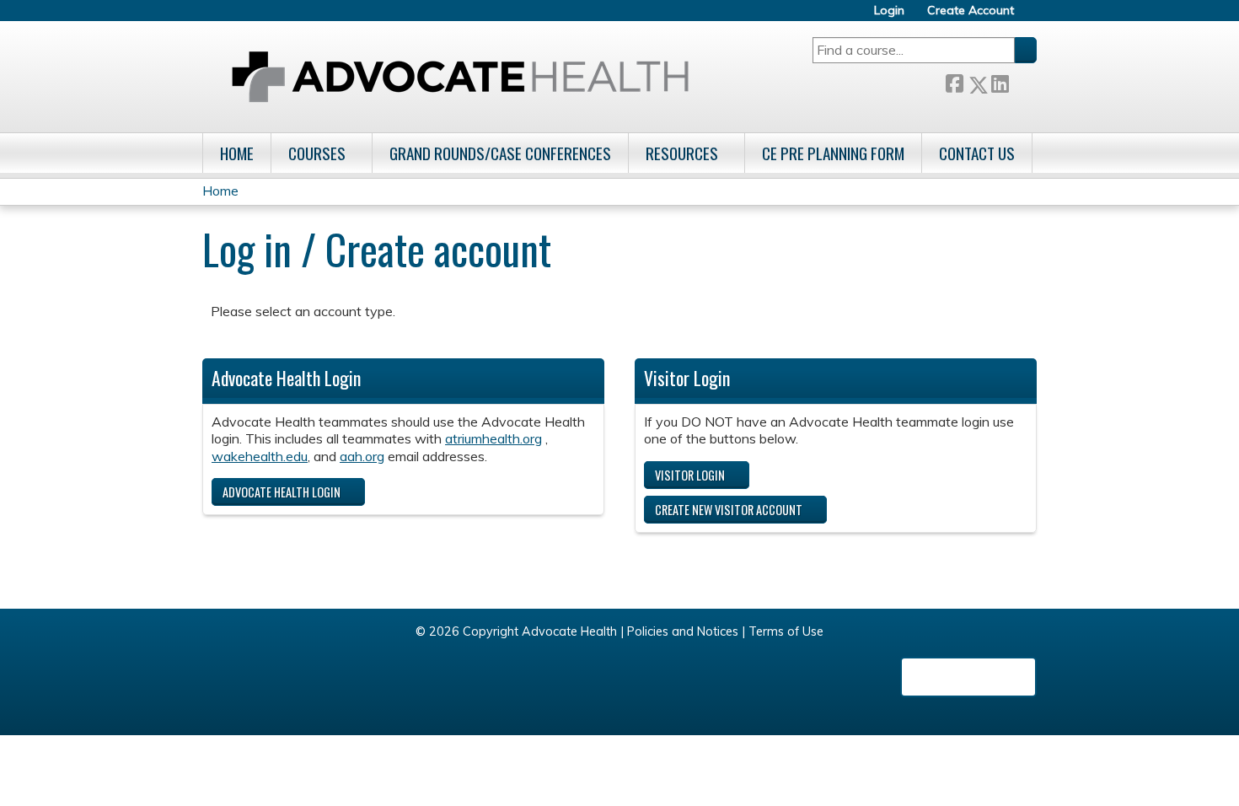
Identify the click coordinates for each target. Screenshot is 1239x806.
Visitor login (690, 475)
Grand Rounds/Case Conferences (500, 153)
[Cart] (1032, 16)
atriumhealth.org (493, 438)
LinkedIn (999, 81)
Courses (317, 153)
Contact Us (977, 153)
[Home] (460, 76)
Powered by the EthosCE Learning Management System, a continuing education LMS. (968, 677)
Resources (682, 153)
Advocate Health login (282, 492)
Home (237, 153)
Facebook (954, 81)
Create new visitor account (728, 510)
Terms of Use (785, 631)
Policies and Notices (682, 631)
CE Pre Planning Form (833, 153)
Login (889, 10)
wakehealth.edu (260, 456)
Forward (1022, 81)
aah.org (362, 456)
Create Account (970, 10)
